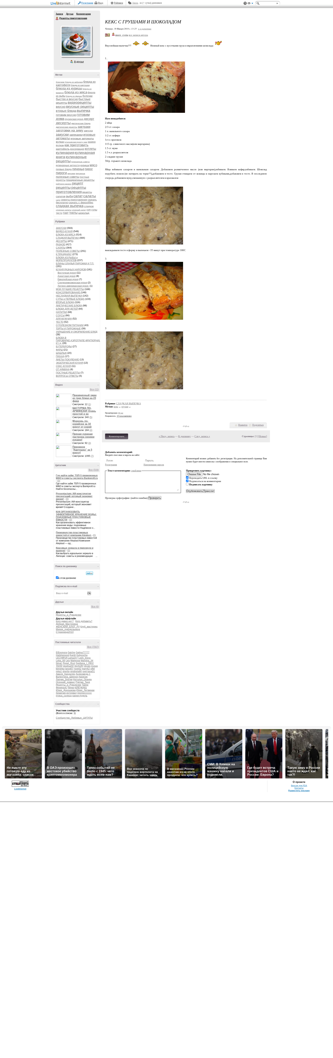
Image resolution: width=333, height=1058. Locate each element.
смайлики (136, 470)
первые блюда (64, 169)
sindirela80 (76, 671)
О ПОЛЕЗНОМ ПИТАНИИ (70, 325)
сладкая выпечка (69, 206)
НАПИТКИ (61, 312)
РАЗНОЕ (60, 244)
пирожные (80, 173)
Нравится (242, 425)
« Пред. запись (167, 436)
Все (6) (95, 606)
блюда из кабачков (74, 82)
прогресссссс (84, 693)
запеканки (76, 134)
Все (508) (94, 470)
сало (58, 200)
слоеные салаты (63, 210)
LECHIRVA (61, 658)
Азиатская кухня (67, 276)
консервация (77, 149)
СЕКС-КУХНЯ (63, 366)
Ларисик (82, 676)
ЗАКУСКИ (61, 228)
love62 (77, 668)
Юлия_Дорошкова (66, 690)
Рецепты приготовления (57, 18)
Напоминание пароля (154, 464)
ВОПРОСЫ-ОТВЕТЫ (67, 376)
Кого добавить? (83, 621)
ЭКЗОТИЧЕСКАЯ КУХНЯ (69, 363)
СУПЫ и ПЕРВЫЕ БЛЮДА (70, 299)
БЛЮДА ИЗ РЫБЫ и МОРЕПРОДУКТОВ (67, 259)
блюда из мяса (75, 92)
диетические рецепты (66, 127)
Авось (135, 3)
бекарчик (61, 693)
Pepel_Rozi (69, 663)
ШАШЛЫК (61, 353)
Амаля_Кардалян (65, 674)
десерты (63, 123)
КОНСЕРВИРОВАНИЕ (68, 292)
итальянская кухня (73, 142)
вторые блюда (66, 110)
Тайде (85, 685)
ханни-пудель (79, 695)
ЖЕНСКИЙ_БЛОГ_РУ (68, 626)
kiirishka (60, 668)
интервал (71, 693)
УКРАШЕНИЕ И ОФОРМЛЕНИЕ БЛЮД (76, 331)
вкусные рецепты (80, 107)
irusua (94, 666)
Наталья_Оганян (82, 679)
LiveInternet (61, 4)
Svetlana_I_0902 (85, 663)
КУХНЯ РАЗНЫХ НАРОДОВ (71, 269)
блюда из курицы (69, 88)
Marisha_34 (87, 660)
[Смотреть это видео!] (64, 399)
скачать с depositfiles (81, 202)
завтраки (84, 126)
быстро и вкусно (67, 99)
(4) (90, 430)
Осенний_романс (65, 682)
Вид (250, 3)
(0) (58, 481)
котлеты (90, 148)
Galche (71, 652)
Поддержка (245, 3)
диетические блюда (80, 123)
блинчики (60, 82)
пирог (89, 169)
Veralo (87, 666)
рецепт (77, 183)
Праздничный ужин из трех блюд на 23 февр (84, 398)
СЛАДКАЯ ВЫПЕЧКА (67, 238)
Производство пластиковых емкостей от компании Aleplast (74, 534)
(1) (89, 404)
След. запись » (202, 436)
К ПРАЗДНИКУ (64, 254)
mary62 (86, 668)
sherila (66, 671)
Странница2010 (65, 632)
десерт (89, 119)
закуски (62, 134)
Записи (59, 14)
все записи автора (138, 35)
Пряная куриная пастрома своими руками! (83, 436)
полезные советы (67, 176)
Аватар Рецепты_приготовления (76, 41)
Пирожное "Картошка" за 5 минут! (82, 449)
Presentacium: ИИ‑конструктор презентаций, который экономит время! (74, 496)
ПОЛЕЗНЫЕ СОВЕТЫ (68, 251)
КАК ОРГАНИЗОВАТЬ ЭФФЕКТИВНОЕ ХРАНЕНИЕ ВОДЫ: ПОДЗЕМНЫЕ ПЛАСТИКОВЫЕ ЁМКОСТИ (76, 515)
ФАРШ (59, 349)
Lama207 (73, 658)
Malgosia (75, 660)
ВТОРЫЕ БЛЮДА (65, 302)
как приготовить (76, 145)
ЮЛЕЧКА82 (81, 687)
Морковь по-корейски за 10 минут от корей (82, 424)
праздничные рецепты (80, 179)
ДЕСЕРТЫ (61, 241)
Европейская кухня (68, 279)
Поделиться (258, 425)
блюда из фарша (74, 96)
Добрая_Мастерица (67, 624)
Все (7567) (93, 647)
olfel (92, 668)
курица (84, 165)
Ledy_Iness (84, 658)
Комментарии (83, 14)
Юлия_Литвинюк (85, 690)
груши (124, 406)
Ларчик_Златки (64, 679)
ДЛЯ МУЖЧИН (64, 318)
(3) (89, 443)
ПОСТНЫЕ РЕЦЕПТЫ (68, 372)
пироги (61, 173)
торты (73, 212)
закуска (88, 130)
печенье (78, 169)
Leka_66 (60, 660)
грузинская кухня (74, 119)
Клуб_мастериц (89, 626)
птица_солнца (64, 695)
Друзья (69, 14)
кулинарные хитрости (68, 165)
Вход (100, 3)
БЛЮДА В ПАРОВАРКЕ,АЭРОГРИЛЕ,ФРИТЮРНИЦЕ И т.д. (79, 340)
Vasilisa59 (68, 666)
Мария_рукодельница (68, 629)
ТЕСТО (59, 322)
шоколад (83, 212)
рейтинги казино (63, 184)
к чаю (84, 142)
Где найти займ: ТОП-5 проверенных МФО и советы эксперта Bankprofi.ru (77, 477)
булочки (87, 95)
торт (66, 212)
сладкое (89, 206)
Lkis (68, 660)
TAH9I (59, 666)
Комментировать (116, 436)
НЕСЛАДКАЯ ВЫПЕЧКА (69, 295)
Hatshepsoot (62, 655)
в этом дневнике (67, 578)
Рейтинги (118, 3)
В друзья (79, 61)
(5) (90, 417)
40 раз (120, 413)
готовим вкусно (66, 114)
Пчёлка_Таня (83, 682)
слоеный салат (79, 210)
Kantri (73, 655)
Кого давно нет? (65, 621)
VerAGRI (78, 666)
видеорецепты (79, 103)
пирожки (71, 173)
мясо (93, 165)
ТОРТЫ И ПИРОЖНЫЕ (68, 328)
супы (94, 209)
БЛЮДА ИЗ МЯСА (65, 234)
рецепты (63, 187)
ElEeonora (61, 652)
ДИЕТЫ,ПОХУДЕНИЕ (67, 359)
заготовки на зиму (69, 130)
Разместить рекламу (299, 790)
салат (78, 196)
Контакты (299, 788)
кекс (116, 406)
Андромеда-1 (83, 674)
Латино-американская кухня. (73, 286)
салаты (89, 196)
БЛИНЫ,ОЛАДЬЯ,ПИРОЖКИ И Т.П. (75, 263)
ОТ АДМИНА (63, 369)
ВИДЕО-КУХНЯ (64, 231)
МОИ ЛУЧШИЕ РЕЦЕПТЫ (70, 289)
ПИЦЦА (60, 356)
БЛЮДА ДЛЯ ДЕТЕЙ (67, 309)
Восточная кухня (67, 272)
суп (89, 209)
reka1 (59, 671)
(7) (92, 456)
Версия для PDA (299, 785)
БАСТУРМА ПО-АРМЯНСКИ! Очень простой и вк (84, 411)
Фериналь (61, 687)
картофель (63, 148)
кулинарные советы (80, 162)
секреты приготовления (74, 199)
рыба (69, 196)
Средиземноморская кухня (72, 282)
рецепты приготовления (71, 189)
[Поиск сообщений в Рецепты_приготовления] (89, 573)
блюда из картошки (80, 85)
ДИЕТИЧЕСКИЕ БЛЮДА (69, 305)
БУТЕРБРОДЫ (64, 346)
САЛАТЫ (61, 247)
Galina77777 (82, 652)
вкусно (61, 106)
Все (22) (94, 389)
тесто (59, 213)
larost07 (69, 668)
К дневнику (184, 436)
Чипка (70, 687)
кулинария (65, 153)
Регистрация (87, 3)
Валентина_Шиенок (67, 676)
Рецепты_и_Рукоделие (68, 615)
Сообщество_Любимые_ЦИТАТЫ (74, 718)
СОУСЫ (60, 315)
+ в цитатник (144, 28)
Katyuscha (82, 655)
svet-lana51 (88, 671)
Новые (262, 436)
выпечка (83, 111)
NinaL (59, 663)
